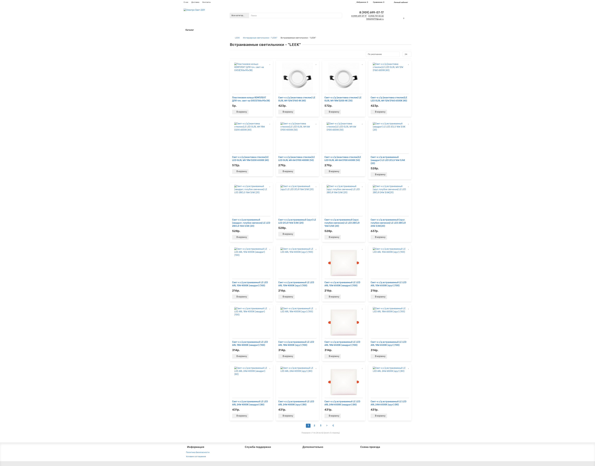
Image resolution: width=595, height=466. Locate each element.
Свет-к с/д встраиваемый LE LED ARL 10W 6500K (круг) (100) (388, 284)
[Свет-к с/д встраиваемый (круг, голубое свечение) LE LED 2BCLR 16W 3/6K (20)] (343, 200)
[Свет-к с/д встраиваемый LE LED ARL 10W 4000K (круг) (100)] (297, 263)
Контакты (206, 2)
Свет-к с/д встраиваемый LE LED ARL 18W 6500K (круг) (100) (388, 343)
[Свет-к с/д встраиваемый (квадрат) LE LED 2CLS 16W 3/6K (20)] (390, 137)
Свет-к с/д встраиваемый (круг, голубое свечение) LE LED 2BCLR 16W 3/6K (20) (341, 223)
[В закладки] (269, 63)
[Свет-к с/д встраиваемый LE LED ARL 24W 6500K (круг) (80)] (390, 382)
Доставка (195, 2)
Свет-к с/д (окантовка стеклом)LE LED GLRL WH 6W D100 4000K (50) (296, 159)
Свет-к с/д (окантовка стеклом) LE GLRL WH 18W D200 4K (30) (342, 99)
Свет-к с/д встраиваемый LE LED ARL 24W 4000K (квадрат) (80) (250, 403)
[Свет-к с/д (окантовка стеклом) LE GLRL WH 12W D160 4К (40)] (297, 78)
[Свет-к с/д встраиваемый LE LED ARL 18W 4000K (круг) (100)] (297, 322)
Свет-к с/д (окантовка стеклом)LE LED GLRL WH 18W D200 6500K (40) (250, 159)
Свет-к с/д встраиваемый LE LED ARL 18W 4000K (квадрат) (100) (250, 343)
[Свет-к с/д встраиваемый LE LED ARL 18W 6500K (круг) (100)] (390, 322)
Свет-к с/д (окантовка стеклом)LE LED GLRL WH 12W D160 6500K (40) (389, 99)
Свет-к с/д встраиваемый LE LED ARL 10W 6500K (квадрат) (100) (342, 284)
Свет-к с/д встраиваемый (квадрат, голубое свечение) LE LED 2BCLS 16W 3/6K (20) (251, 223)
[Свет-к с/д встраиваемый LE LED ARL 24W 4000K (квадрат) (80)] (251, 382)
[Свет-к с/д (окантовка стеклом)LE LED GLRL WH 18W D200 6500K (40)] (251, 137)
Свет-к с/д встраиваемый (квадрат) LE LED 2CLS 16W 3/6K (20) (388, 160)
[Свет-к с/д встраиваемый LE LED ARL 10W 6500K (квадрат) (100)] (343, 263)
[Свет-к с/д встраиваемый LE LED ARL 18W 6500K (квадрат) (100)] (343, 322)
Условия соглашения (196, 456)
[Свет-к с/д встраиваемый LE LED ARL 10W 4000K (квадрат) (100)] (251, 263)
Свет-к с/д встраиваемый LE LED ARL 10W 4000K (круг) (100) (296, 284)
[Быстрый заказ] (253, 112)
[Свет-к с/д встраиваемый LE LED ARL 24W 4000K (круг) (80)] (297, 382)
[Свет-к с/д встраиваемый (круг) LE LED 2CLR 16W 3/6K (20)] (297, 200)
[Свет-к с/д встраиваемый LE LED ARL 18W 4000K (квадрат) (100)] (251, 322)
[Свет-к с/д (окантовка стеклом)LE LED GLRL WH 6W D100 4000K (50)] (297, 137)
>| (333, 425)
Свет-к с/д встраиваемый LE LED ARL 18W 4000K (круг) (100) (296, 343)
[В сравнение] (269, 66)
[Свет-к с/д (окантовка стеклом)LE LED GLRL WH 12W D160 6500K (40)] (390, 78)
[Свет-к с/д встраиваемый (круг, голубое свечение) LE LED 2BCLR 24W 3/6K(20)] (390, 200)
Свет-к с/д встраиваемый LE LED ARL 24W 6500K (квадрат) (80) (342, 403)
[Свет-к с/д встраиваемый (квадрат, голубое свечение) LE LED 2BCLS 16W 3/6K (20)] (251, 200)
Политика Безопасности (197, 452)
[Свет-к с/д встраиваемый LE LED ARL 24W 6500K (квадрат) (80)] (343, 382)
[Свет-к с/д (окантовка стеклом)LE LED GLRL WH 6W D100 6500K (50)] (343, 137)
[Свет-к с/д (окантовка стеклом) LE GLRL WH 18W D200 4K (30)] (343, 78)
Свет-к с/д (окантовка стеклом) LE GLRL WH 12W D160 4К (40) (296, 99)
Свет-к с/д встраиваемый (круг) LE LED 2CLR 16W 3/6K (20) (297, 221)
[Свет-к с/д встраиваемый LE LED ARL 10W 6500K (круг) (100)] (390, 263)
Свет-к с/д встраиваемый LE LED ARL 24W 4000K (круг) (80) (296, 403)
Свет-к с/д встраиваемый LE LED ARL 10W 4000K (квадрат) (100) (250, 284)
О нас (186, 2)
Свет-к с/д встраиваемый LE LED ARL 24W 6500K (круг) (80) (388, 403)
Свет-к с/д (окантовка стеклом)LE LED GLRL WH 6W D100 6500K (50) (342, 159)
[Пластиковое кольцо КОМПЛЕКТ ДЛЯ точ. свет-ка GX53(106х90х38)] (251, 78)
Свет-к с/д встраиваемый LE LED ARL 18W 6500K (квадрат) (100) (342, 343)
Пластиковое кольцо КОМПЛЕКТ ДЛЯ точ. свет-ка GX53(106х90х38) (251, 99)
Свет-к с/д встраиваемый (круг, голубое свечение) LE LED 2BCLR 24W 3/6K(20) (388, 223)
